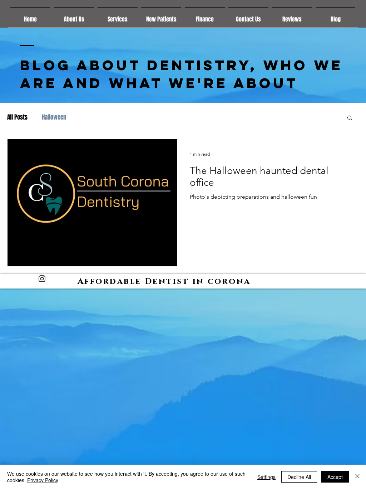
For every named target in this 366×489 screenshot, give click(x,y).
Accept (335, 476)
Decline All (299, 476)
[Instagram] (42, 278)
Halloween (54, 117)
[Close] (357, 476)
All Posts (17, 117)
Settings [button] (266, 476)
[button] (349, 118)
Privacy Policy (42, 480)
